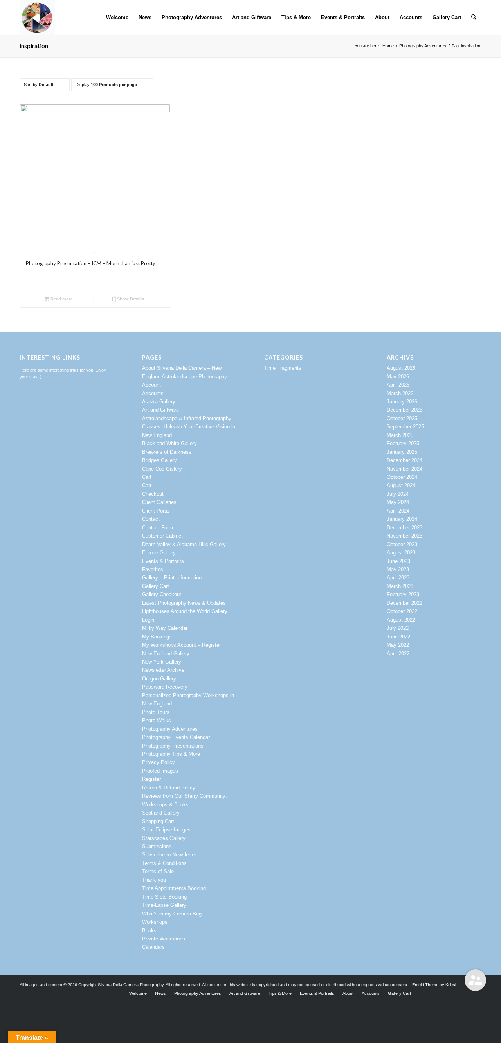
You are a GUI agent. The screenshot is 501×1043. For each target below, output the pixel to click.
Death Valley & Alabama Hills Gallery (184, 544)
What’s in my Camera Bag (172, 914)
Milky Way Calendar (164, 628)
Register (151, 779)
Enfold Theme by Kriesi (434, 984)
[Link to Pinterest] (440, 993)
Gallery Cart (155, 586)
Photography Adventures (170, 729)
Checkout (153, 494)
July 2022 (398, 628)
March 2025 (400, 435)
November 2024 (404, 469)
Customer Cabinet (162, 536)
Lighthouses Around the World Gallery (184, 611)
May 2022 (398, 645)
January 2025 (402, 452)
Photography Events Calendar (176, 737)
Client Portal (156, 511)
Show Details (130, 299)
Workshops (155, 922)
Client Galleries (159, 502)
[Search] (473, 17)
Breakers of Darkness (166, 452)
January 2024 (402, 519)
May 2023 (398, 569)
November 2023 (404, 536)
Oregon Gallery (159, 679)
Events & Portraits (163, 561)
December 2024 (404, 460)
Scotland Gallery (161, 813)
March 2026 (400, 393)
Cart (146, 477)
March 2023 (400, 586)
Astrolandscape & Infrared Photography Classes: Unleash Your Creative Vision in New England (188, 426)
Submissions (156, 846)
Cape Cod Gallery (162, 469)
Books (149, 930)
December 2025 (404, 410)
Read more (61, 299)
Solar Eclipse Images (166, 830)
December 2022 (404, 603)
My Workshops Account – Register (181, 645)
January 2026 (402, 402)
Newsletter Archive (163, 670)
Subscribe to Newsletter (169, 855)
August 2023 (401, 553)
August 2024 (401, 485)
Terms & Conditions (164, 863)
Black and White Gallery (169, 443)
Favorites (152, 569)
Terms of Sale (158, 871)
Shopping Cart (158, 821)
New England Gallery (165, 653)
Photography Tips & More (171, 754)
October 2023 (402, 544)
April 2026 (398, 385)
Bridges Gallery (159, 460)
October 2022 (402, 611)
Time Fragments (282, 368)
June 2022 (398, 637)
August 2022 (401, 620)
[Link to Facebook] (464, 993)
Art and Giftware (160, 410)
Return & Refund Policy (168, 788)
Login (148, 620)
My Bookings (157, 637)
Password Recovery (164, 687)
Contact (151, 519)
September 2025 (405, 427)
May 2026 (398, 376)
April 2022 (398, 653)
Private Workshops (163, 939)
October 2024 (402, 477)
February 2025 (403, 443)
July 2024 (398, 494)
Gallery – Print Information (172, 578)
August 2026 (401, 368)
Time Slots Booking (164, 897)
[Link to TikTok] (475, 993)
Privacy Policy (158, 762)
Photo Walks (156, 720)
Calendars (153, 947)
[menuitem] (117, 17)
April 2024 (398, 511)
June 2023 (398, 561)
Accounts (153, 393)
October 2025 (402, 418)
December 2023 (404, 527)
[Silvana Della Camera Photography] (37, 17)
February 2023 (403, 594)
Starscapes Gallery (164, 838)
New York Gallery (161, 662)
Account (151, 385)
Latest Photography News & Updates (184, 603)
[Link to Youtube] (452, 993)
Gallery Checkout (161, 594)
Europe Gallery (159, 553)
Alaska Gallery (158, 402)
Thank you (154, 880)
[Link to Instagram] (428, 993)
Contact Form (157, 527)
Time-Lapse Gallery (164, 905)
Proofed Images (160, 771)
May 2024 (398, 502)
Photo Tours (155, 712)
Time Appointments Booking (174, 888)
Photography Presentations (173, 746)
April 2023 (398, 578)
